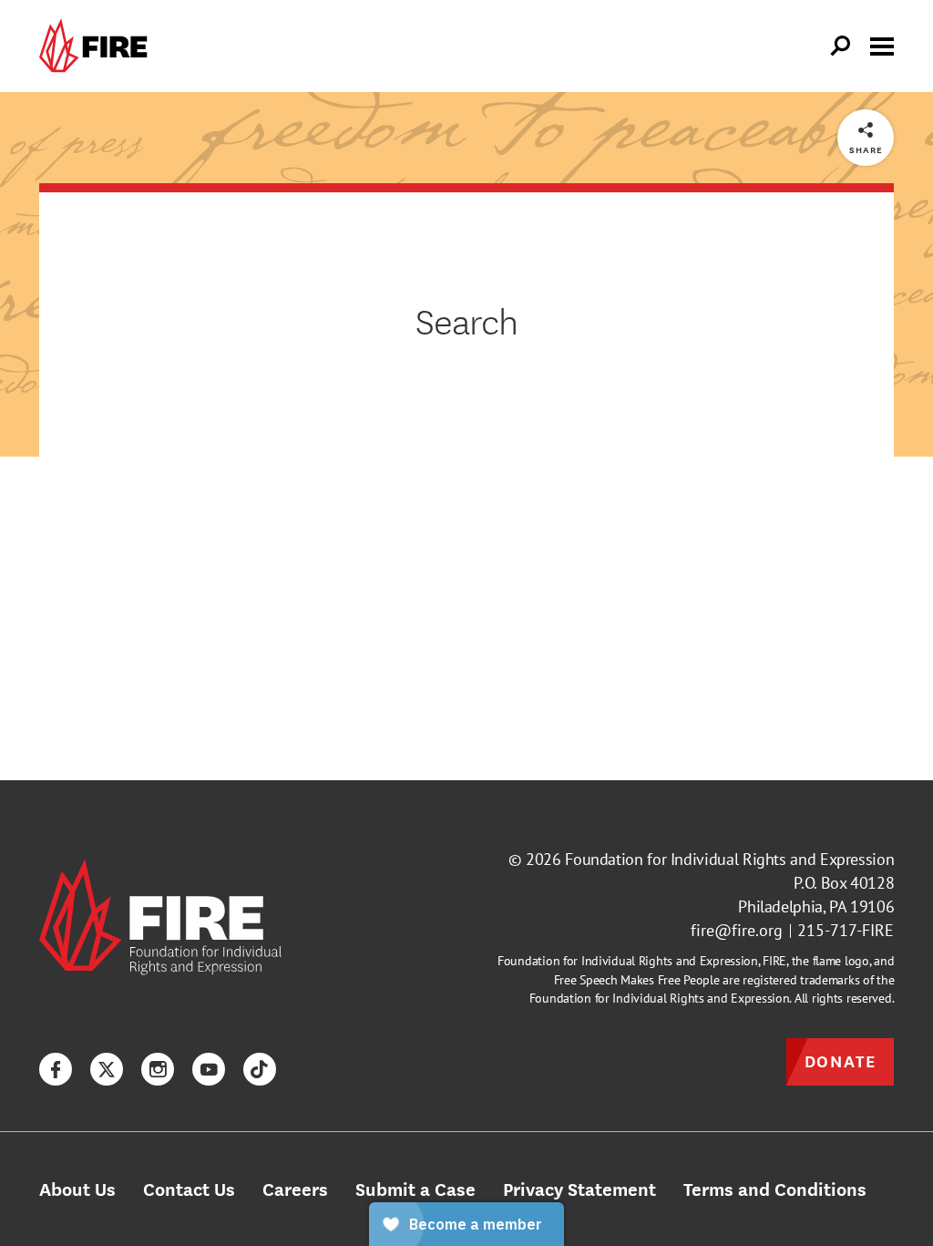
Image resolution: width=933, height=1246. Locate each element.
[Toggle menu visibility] (882, 45)
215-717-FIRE (845, 930)
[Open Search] (841, 46)
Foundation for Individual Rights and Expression (729, 859)
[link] (97, 46)
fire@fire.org (737, 930)
